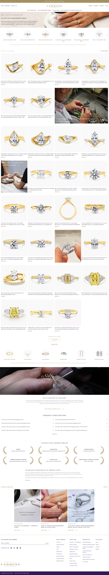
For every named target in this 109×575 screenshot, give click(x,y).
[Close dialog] (77, 271)
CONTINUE (62, 303)
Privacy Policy (65, 298)
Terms (70, 298)
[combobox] (50, 290)
